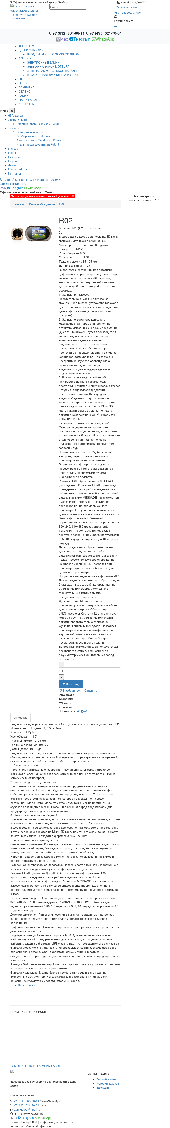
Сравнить (90, 690)
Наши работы (17, 169)
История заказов (107, 1083)
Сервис (13, 161)
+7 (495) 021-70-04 (105, 33)
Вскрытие (14, 157)
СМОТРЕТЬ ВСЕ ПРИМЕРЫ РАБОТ (36, 1066)
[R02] (31, 233)
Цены (12, 153)
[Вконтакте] (158, 2)
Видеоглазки (26, 985)
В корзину (72, 684)
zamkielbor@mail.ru (27, 1109)
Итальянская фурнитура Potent (53, 75)
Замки (12, 128)
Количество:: (69, 659)
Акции (12, 165)
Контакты (14, 173)
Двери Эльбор (18, 119)
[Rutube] (153, 2)
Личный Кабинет (107, 1079)
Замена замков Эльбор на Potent (54, 71)
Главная (28, 46)
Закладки (102, 1087)
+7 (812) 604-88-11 (68, 33)
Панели (13, 148)
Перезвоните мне (126, 7)
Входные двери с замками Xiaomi (53, 54)
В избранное (71, 690)
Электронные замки (43, 62)
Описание (20, 717)
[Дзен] (149, 2)
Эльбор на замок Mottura (48, 66)
